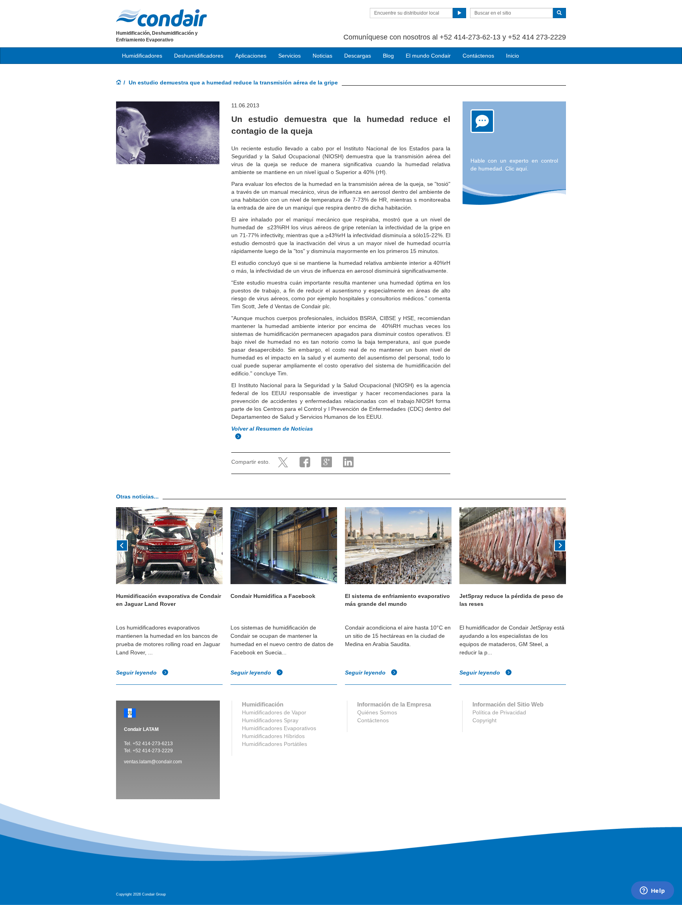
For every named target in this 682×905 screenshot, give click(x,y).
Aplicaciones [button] (250, 55)
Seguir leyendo (137, 672)
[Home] (119, 83)
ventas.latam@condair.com (153, 761)
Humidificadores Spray (270, 720)
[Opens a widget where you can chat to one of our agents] (652, 891)
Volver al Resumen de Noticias (273, 428)
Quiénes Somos (377, 712)
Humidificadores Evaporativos (279, 728)
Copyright (484, 720)
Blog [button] (388, 55)
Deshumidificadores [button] (198, 55)
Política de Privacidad (499, 712)
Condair (161, 18)
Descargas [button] (357, 55)
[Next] (560, 545)
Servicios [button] (289, 55)
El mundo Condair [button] (428, 55)
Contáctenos (478, 55)
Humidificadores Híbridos (273, 736)
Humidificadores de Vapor (274, 712)
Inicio (512, 55)
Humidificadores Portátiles (274, 744)
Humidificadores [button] (142, 55)
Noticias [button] (322, 55)
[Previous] (122, 545)
